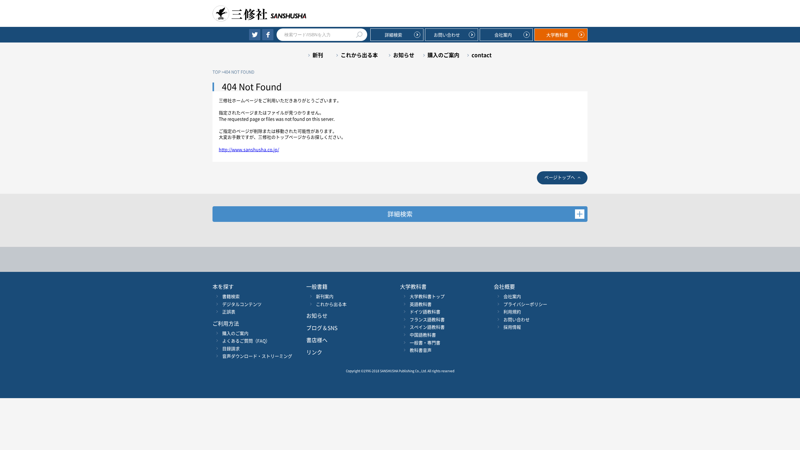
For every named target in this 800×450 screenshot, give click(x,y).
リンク (314, 352)
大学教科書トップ (427, 296)
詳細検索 (393, 35)
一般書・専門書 (425, 342)
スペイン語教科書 (427, 327)
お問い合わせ (447, 35)
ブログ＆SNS (322, 328)
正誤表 (228, 311)
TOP (216, 72)
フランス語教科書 (427, 319)
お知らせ (403, 55)
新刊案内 (324, 296)
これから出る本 (359, 55)
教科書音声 (421, 350)
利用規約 (512, 311)
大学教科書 (557, 35)
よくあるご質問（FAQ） (246, 341)
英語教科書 (421, 304)
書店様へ (317, 340)
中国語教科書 (423, 335)
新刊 (317, 55)
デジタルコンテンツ (242, 304)
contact (482, 55)
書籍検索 (231, 296)
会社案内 (503, 35)
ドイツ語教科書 (425, 311)
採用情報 (512, 327)
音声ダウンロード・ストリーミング (257, 356)
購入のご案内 (443, 55)
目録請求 (231, 348)
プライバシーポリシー (525, 304)
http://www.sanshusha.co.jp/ (249, 149)
